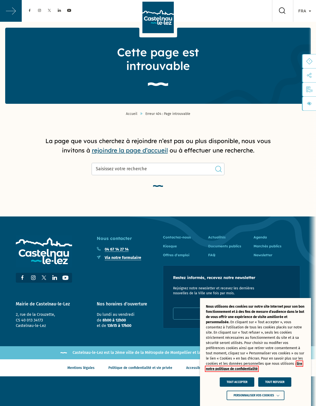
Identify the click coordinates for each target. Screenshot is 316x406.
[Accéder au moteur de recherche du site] (282, 11)
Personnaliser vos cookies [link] (254, 395)
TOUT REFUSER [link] (274, 382)
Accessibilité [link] (196, 368)
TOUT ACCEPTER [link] (237, 382)
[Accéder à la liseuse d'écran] (309, 89)
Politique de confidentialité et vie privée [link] (140, 368)
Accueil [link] (131, 114)
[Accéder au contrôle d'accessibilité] (309, 103)
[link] (30, 10)
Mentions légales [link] (81, 368)
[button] (11, 11)
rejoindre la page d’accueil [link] (130, 150)
